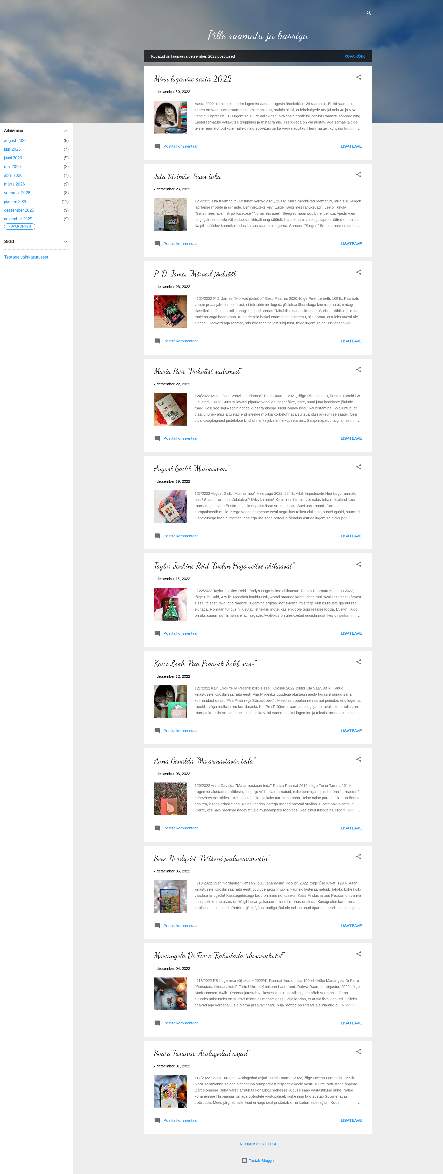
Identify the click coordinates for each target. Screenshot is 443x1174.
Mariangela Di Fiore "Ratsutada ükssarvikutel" (219, 955)
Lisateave (351, 146)
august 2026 (15, 140)
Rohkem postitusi (258, 1144)
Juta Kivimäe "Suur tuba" (188, 176)
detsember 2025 (19, 210)
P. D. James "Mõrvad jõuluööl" (195, 273)
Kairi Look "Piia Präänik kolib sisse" (205, 663)
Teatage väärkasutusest (26, 257)
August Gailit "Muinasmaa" (191, 468)
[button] (359, 78)
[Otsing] (369, 14)
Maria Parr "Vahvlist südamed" (197, 371)
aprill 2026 (13, 175)
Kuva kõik (355, 56)
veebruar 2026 (17, 193)
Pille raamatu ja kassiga (258, 35)
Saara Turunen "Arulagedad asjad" (201, 1053)
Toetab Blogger (261, 1160)
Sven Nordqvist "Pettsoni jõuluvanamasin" (211, 858)
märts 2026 (14, 184)
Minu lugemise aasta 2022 (193, 78)
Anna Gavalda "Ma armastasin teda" (204, 760)
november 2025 (18, 219)
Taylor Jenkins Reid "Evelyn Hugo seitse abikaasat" (224, 565)
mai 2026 (12, 166)
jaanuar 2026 (15, 201)
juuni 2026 (13, 158)
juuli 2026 (12, 149)
